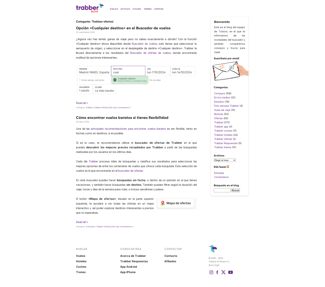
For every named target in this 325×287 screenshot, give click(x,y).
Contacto (170, 256)
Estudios (219, 101)
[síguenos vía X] (223, 274)
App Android (128, 266)
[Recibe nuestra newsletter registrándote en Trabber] (230, 80)
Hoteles (125, 9)
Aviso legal (214, 265)
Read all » (82, 103)
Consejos (90, 226)
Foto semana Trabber (226, 105)
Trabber (89, 107)
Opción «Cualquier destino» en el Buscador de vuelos (123, 28)
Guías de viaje (222, 110)
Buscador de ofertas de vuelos (150, 53)
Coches (137, 9)
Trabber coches (223, 130)
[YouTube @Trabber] (230, 274)
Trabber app (221, 126)
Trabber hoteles (223, 134)
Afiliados (170, 261)
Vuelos (114, 9)
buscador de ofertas (130, 170)
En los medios (222, 97)
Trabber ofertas (101, 107)
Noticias (218, 114)
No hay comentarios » (120, 107)
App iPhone (128, 272)
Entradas (219, 173)
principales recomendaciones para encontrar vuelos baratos (128, 128)
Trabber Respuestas (226, 143)
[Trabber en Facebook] (217, 274)
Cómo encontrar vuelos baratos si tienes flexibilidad (122, 117)
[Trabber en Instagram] (211, 274)
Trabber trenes (222, 147)
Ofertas (159, 9)
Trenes (148, 9)
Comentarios (221, 177)
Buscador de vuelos (144, 43)
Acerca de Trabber (133, 256)
